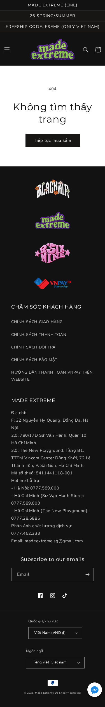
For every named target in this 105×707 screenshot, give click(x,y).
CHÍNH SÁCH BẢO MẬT (34, 359)
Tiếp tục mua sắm (52, 140)
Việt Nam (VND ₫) (50, 632)
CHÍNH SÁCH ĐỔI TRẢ (33, 347)
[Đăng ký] (87, 574)
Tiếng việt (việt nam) (49, 662)
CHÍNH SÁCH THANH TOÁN (38, 334)
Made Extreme (44, 692)
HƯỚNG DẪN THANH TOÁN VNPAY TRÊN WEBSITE (52, 376)
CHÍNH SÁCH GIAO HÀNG (37, 321)
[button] (7, 50)
